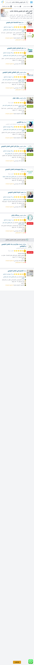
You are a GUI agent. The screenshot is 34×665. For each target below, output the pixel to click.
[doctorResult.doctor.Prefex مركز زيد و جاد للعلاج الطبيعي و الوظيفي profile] (30, 246)
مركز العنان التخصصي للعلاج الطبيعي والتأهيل (16, 239)
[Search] (17, 2)
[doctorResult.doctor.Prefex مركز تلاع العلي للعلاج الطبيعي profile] (30, 148)
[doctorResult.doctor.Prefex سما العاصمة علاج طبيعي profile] (30, 24)
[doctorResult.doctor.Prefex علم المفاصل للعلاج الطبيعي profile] (30, 50)
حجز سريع (30, 30)
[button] (17, 2)
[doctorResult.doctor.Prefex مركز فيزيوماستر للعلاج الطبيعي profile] (30, 171)
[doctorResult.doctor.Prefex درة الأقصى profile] (30, 124)
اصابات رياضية (5, 177)
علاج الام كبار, (13, 200)
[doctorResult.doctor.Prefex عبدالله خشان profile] (30, 217)
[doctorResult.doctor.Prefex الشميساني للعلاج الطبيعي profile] (30, 273)
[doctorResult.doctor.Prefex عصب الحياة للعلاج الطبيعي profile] (30, 194)
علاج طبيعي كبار (8, 154)
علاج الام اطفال (6, 200)
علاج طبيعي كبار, (12, 30)
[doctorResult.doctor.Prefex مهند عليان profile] (30, 100)
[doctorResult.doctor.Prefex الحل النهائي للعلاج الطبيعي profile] (30, 74)
